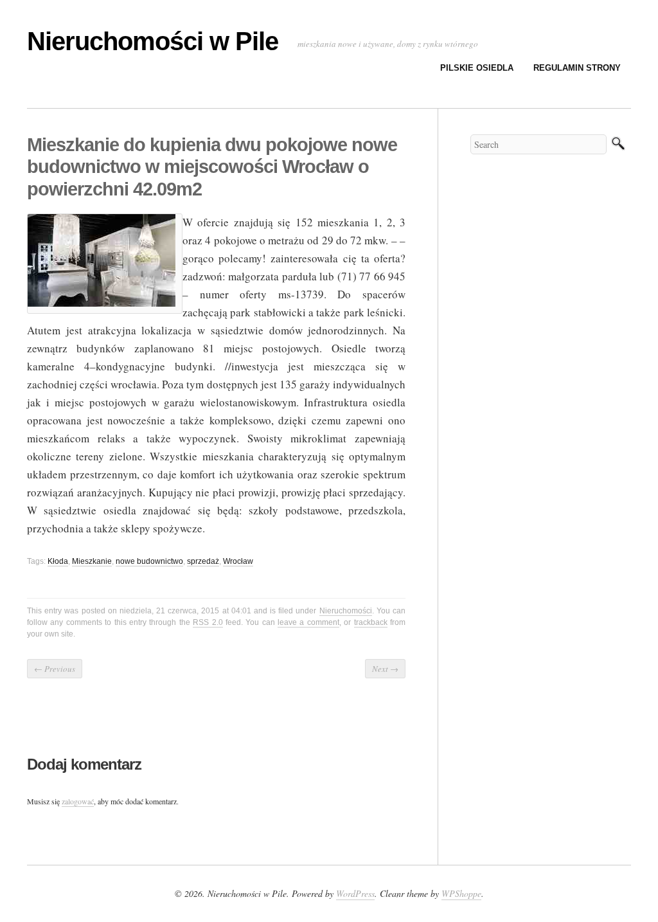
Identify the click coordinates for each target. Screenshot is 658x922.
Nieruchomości (345, 610)
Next (385, 668)
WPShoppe (461, 893)
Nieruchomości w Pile (152, 41)
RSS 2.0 (207, 622)
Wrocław (238, 561)
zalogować (78, 801)
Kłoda (58, 561)
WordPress (355, 893)
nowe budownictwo (149, 561)
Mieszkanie (92, 561)
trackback (370, 622)
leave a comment (308, 622)
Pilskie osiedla (476, 68)
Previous (54, 668)
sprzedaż (203, 561)
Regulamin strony (577, 68)
